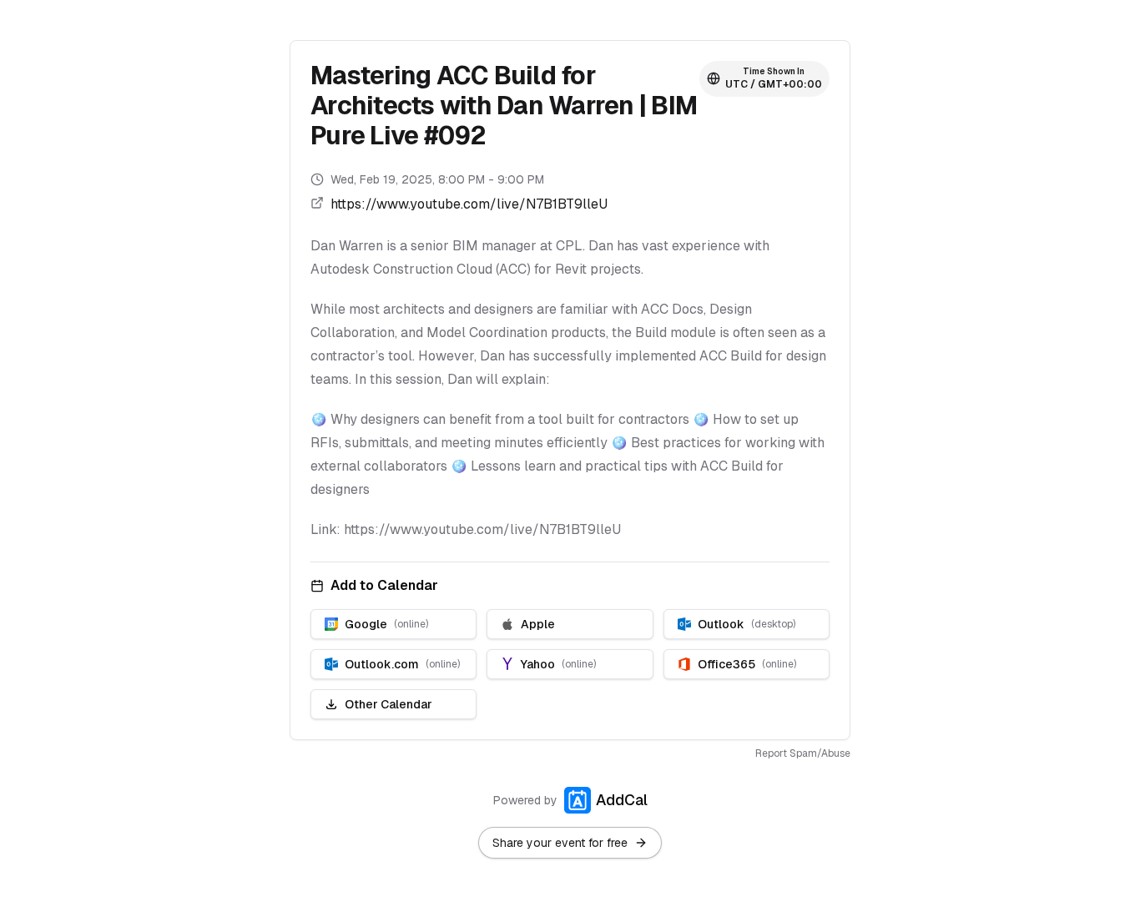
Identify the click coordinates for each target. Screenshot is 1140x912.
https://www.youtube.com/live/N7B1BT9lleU (469, 204)
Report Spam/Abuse (802, 753)
